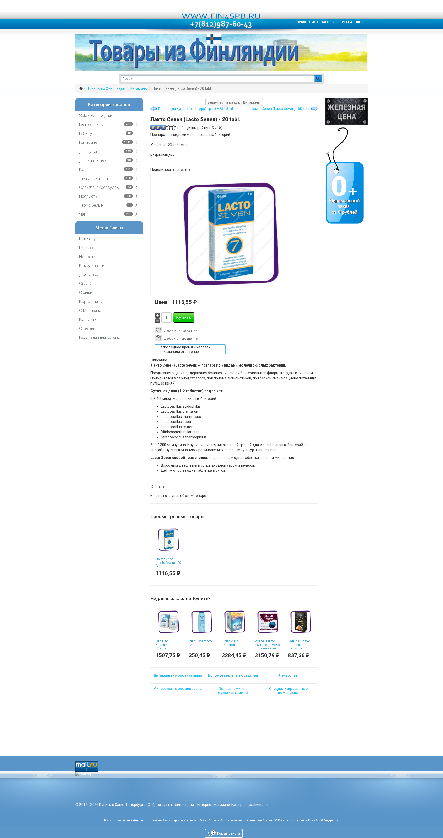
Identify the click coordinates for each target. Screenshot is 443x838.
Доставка (88, 274)
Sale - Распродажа (97, 115)
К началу (87, 238)
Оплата (86, 283)
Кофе (84, 169)
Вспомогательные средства (233, 675)
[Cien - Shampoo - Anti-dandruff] (201, 621)
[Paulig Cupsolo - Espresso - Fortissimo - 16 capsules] (300, 621)
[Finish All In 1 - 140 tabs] (234, 621)
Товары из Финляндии (106, 88)
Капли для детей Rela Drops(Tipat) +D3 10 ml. (196, 108)
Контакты (88, 319)
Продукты (88, 196)
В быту (85, 133)
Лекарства (288, 675)
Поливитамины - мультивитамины (233, 691)
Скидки (85, 292)
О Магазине (90, 310)
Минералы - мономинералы (178, 689)
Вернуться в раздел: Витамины (234, 102)
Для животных (93, 160)
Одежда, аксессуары (99, 187)
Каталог (87, 247)
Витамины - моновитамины (178, 675)
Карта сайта (90, 301)
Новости (87, 256)
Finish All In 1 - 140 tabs (232, 643)
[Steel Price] (346, 111)
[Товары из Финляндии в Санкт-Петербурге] (221, 52)
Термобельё (91, 205)
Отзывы (86, 328)
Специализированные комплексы (288, 691)
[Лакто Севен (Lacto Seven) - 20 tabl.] (168, 539)
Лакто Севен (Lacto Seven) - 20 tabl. (168, 562)
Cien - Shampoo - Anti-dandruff (201, 643)
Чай (82, 214)
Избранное (351, 22)
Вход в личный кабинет (100, 337)
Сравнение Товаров (314, 22)
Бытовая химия (93, 124)
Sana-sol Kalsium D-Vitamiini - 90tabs (164, 646)
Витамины (138, 88)
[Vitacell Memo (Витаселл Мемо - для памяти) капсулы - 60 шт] (267, 621)
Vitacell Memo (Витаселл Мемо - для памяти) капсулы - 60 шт (267, 646)
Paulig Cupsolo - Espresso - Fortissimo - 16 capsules (300, 646)
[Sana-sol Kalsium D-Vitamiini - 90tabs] (168, 621)
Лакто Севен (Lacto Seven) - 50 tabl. (280, 108)
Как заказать (91, 265)
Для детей (88, 151)
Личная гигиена (93, 178)
